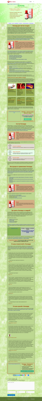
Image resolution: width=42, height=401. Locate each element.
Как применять (17, 23)
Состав (13, 23)
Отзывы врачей (31, 23)
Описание (10, 23)
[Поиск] (33, 1)
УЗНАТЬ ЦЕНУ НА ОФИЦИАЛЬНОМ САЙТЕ (27, 371)
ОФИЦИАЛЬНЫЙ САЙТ (28, 119)
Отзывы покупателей (25, 23)
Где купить (20, 23)
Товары (30, 1)
